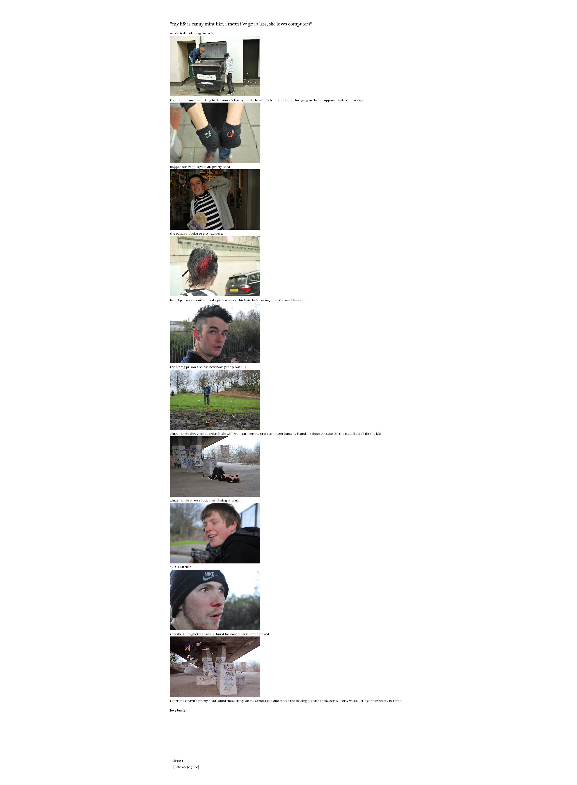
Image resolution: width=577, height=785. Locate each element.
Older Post (398, 732)
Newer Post (179, 732)
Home (289, 732)
